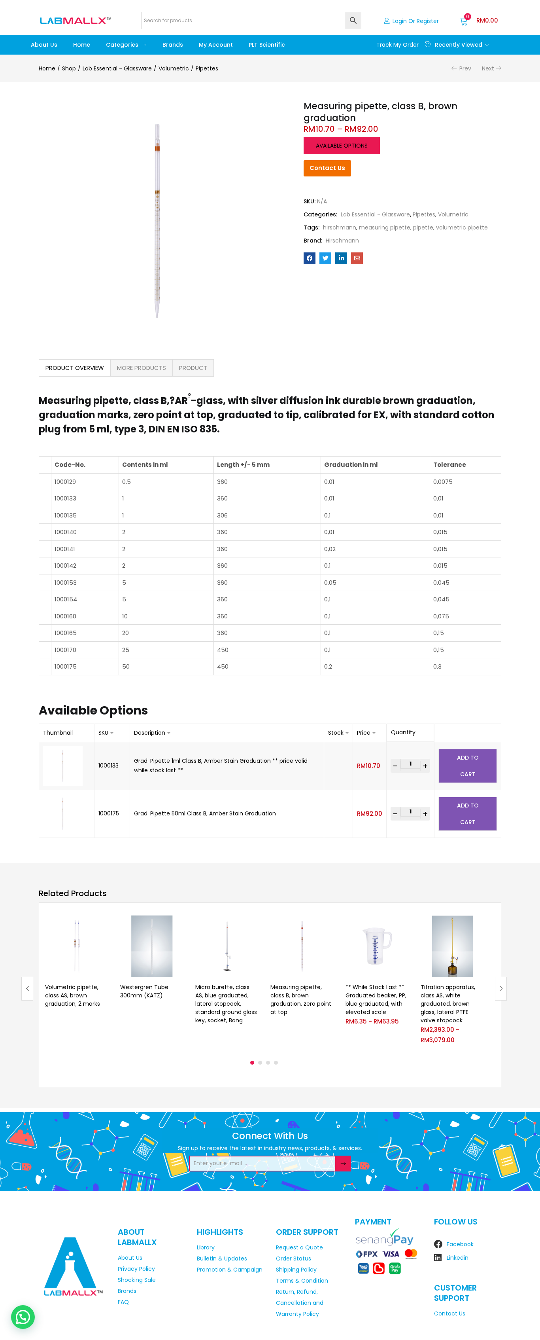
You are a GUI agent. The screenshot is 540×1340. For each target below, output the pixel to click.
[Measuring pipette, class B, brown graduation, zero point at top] (302, 946)
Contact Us (327, 168)
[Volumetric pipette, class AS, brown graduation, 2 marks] (77, 946)
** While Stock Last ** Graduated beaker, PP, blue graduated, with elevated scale (376, 999)
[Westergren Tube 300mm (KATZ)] (152, 946)
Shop (69, 68)
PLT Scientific (267, 45)
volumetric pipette (462, 227)
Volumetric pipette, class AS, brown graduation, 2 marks (72, 995)
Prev (465, 68)
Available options (342, 146)
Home (81, 45)
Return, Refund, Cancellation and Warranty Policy (299, 1303)
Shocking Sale (137, 1280)
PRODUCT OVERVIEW (74, 368)
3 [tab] (268, 1063)
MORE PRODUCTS (141, 368)
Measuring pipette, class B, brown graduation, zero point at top (300, 999)
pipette (423, 227)
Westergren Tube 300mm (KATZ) (144, 991)
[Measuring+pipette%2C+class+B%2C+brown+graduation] (325, 258)
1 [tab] (252, 1063)
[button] (479, 20)
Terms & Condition (302, 1281)
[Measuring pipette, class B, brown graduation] (309, 258)
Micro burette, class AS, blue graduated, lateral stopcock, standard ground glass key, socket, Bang (226, 1003)
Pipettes (207, 68)
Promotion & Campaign (229, 1270)
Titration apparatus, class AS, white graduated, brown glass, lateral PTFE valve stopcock (448, 1003)
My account (216, 45)
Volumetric (174, 68)
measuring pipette (384, 227)
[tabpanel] (76, 983)
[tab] (75, 368)
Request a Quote (299, 1247)
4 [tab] (276, 1063)
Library (206, 1247)
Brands (172, 45)
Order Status (293, 1258)
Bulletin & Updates (222, 1258)
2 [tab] (260, 1063)
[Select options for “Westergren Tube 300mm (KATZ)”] (177, 925)
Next (488, 68)
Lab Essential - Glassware (117, 68)
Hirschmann (342, 240)
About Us (44, 45)
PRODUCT (193, 368)
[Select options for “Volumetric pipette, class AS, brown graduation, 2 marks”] (102, 925)
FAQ (123, 1302)
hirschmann (339, 227)
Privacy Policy (136, 1269)
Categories (123, 45)
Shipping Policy (296, 1270)
